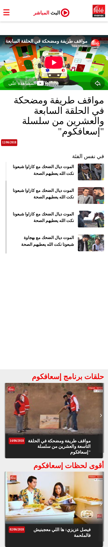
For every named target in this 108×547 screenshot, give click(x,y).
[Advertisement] (54, 313)
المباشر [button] (45, 12)
